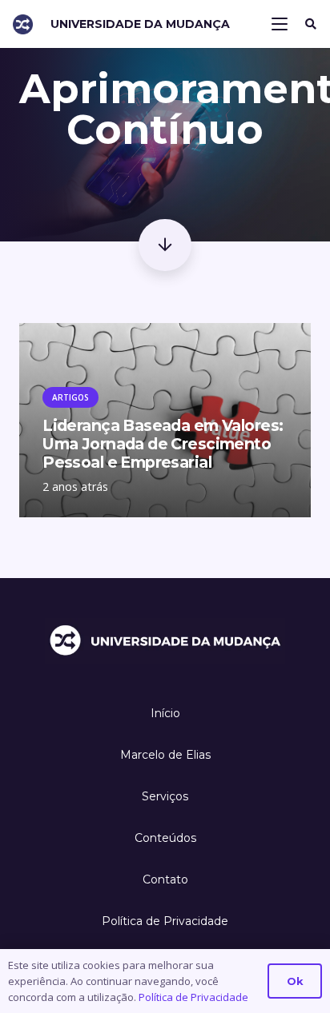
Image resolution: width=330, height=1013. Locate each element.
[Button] (165, 245)
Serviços (165, 796)
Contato (165, 879)
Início (165, 713)
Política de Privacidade (165, 921)
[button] (280, 24)
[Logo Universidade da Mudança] (23, 24)
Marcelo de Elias (165, 755)
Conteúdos (165, 838)
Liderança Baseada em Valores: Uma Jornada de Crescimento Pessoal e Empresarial (162, 444)
